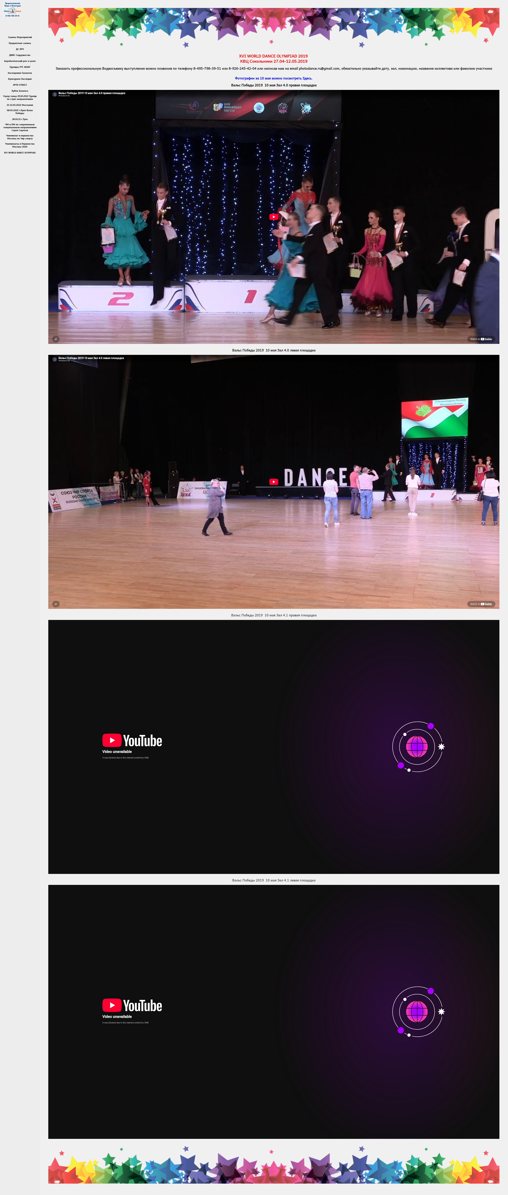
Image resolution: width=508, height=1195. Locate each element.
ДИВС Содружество (19, 55)
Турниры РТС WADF (20, 67)
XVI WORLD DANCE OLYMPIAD (20, 152)
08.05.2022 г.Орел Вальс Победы (20, 112)
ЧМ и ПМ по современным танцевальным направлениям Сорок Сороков (20, 127)
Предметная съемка (20, 43)
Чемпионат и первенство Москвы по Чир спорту (19, 137)
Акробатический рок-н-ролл (20, 61)
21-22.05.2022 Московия (20, 105)
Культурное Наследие (20, 78)
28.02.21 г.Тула (20, 119)
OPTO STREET (20, 84)
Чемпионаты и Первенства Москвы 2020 (20, 145)
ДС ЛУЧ (20, 49)
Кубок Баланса (20, 90)
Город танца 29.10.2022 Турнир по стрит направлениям (20, 97)
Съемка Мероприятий (20, 37)
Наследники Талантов (20, 73)
